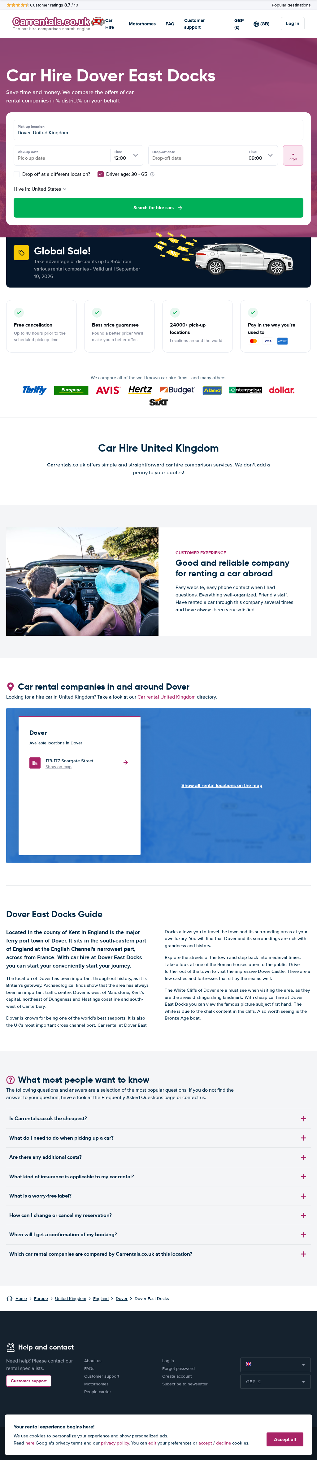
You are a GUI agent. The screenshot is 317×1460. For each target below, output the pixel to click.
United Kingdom (70, 1298)
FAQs (89, 1368)
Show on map (59, 766)
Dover (122, 1298)
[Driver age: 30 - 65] (101, 174)
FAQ (170, 23)
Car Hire (109, 24)
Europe (41, 1298)
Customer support (194, 24)
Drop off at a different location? (55, 174)
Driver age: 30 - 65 (126, 174)
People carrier (97, 1391)
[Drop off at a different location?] (17, 174)
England (101, 1298)
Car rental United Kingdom (166, 697)
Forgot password (178, 1368)
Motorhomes (142, 23)
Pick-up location (31, 126)
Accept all (285, 1439)
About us (93, 1360)
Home (21, 1298)
